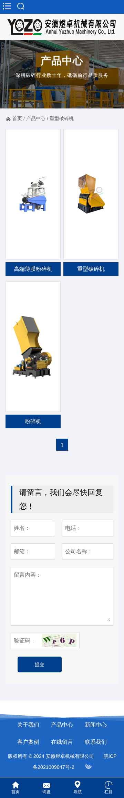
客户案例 (28, 742)
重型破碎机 (62, 118)
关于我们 (28, 725)
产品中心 (35, 118)
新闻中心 (96, 725)
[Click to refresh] (59, 640)
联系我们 (96, 742)
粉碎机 (33, 421)
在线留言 (62, 742)
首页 (17, 118)
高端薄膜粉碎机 (33, 269)
